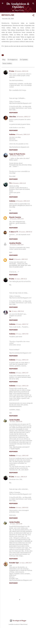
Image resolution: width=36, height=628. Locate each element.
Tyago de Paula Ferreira (17, 154)
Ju (10, 311)
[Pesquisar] (33, 4)
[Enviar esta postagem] (3, 56)
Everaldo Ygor (14, 562)
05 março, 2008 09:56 (16, 421)
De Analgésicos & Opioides (18, 5)
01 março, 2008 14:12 (21, 278)
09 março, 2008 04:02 (22, 507)
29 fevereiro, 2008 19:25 (21, 259)
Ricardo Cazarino (15, 217)
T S (10, 183)
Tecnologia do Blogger (19, 620)
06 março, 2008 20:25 (21, 476)
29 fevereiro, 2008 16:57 (16, 244)
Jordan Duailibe (14, 420)
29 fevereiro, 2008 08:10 (25, 232)
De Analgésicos (12, 59)
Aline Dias (12, 116)
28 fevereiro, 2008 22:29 (23, 201)
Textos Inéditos (7, 63)
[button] (33, 15)
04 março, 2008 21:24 (22, 385)
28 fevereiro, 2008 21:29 (23, 134)
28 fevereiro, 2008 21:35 (16, 155)
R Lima (11, 71)
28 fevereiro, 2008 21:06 (21, 71)
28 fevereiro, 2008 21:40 (19, 183)
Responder (13, 112)
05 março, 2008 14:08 (22, 455)
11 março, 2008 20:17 (26, 562)
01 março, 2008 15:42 (18, 311)
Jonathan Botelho (15, 243)
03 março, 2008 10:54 (22, 334)
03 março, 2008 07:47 (22, 324)
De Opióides (24, 59)
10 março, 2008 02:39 (16, 523)
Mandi (11, 259)
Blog (3, 59)
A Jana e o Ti (13, 232)
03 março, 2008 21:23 (22, 360)
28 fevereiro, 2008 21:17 (23, 116)
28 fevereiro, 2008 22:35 (16, 219)
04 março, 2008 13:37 (22, 373)
